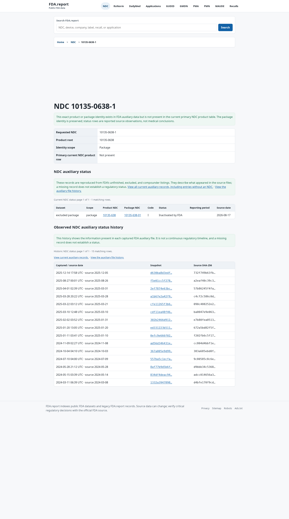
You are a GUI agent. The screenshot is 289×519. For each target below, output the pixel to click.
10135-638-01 (132, 215)
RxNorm (119, 6)
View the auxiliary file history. (107, 257)
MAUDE (219, 6)
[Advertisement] (144, 74)
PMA (196, 6)
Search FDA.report (67, 20)
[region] (144, 211)
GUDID (170, 6)
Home (60, 42)
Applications (153, 6)
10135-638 (109, 215)
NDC (105, 6)
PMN (207, 6)
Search (225, 27)
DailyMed (134, 6)
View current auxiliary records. (71, 257)
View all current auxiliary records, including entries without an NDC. (170, 187)
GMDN (184, 6)
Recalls (234, 6)
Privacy (205, 408)
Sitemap (216, 408)
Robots (228, 408)
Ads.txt (239, 408)
